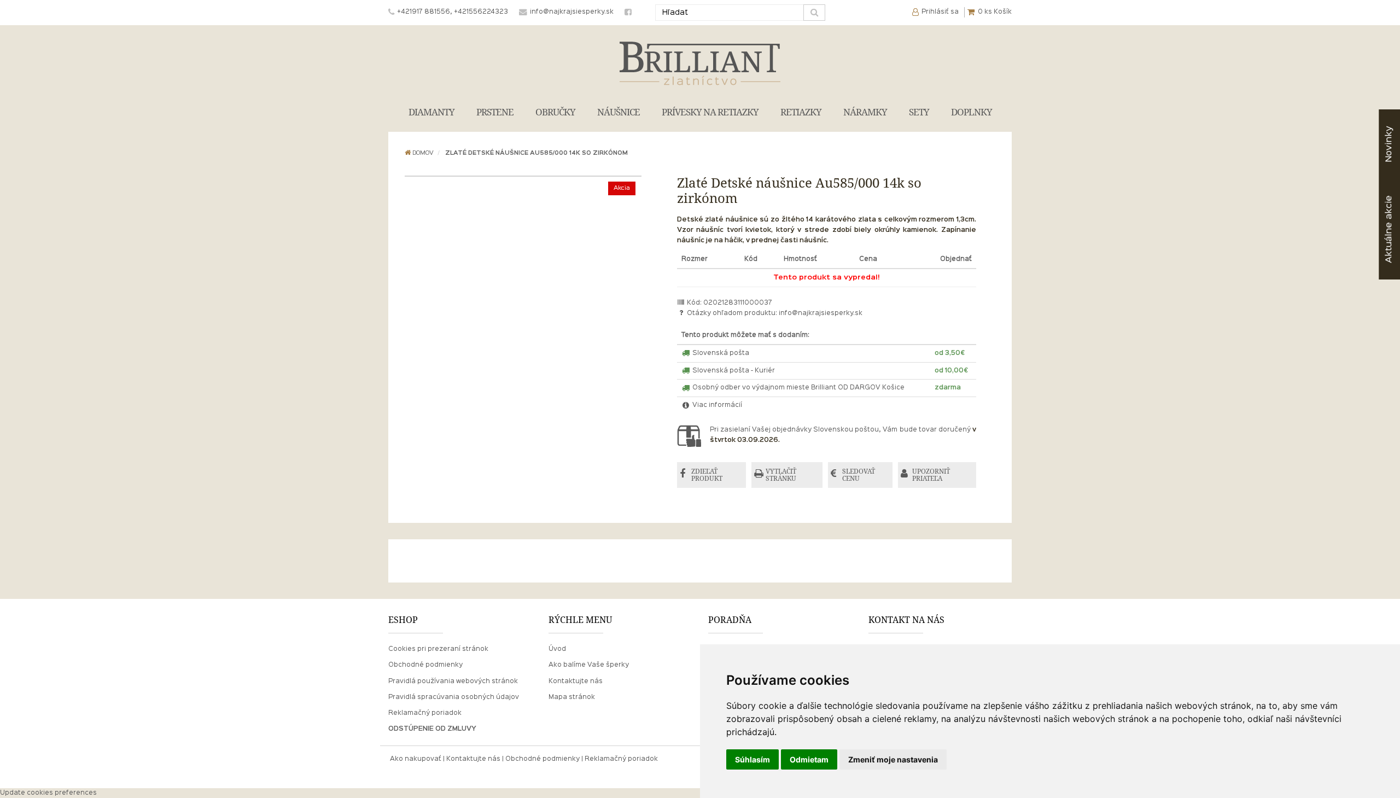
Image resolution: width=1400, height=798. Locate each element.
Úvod (557, 649)
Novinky (1389, 144)
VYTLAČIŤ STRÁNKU (781, 475)
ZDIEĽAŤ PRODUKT (706, 475)
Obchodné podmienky (425, 665)
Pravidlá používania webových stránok (453, 681)
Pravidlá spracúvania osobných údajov (453, 697)
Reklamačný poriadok (425, 713)
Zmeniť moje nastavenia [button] (893, 759)
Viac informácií (716, 405)
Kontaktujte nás (576, 681)
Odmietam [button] (809, 759)
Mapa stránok (572, 697)
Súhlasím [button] (752, 759)
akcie (1389, 229)
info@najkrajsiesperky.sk (820, 313)
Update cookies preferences (48, 793)
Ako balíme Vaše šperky (589, 665)
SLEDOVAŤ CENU (858, 475)
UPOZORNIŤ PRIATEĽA (931, 475)
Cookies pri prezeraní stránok (438, 649)
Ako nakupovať (415, 759)
